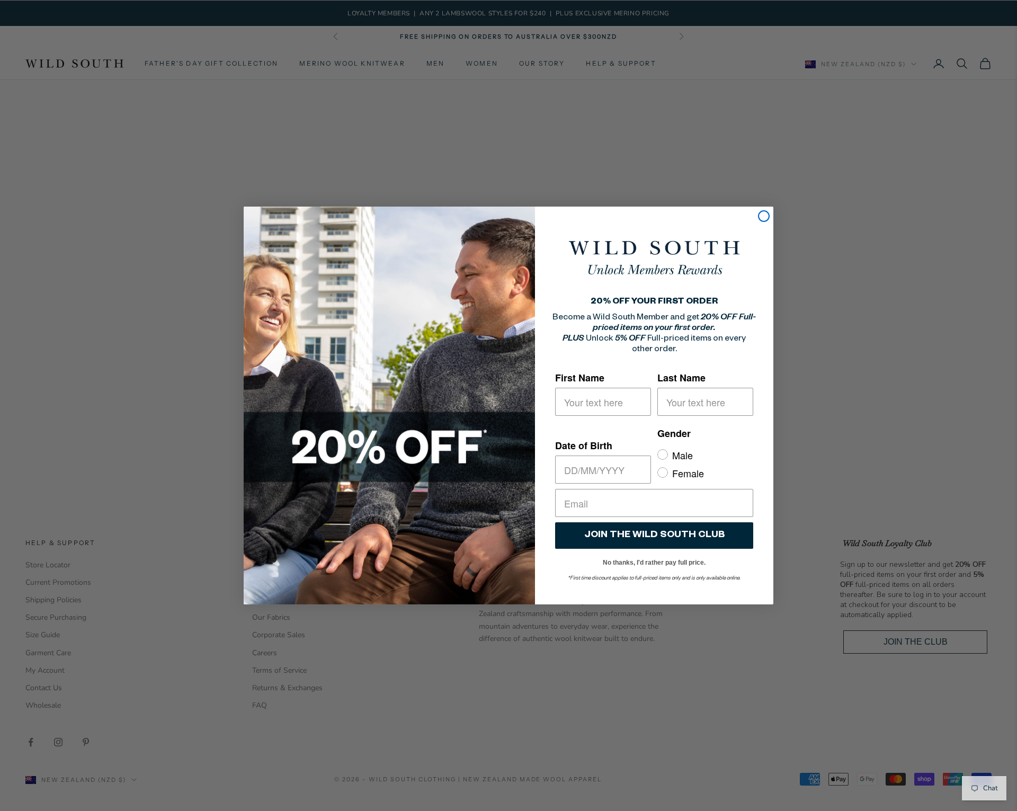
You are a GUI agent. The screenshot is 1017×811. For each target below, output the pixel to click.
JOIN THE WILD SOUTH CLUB (654, 535)
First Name (579, 378)
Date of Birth (583, 445)
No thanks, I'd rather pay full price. (654, 560)
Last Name (681, 378)
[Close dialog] (764, 216)
